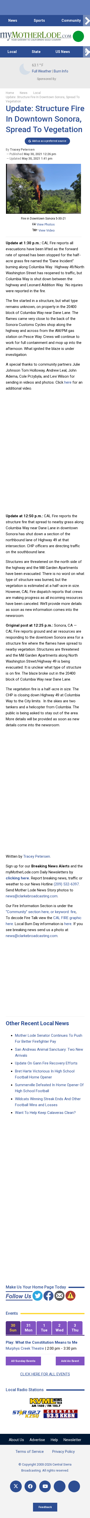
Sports (39, 20)
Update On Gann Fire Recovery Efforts (46, 1063)
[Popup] (78, 36)
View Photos (45, 224)
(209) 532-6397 (66, 884)
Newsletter (72, 1440)
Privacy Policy (63, 1451)
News (12, 20)
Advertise (37, 1440)
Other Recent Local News (37, 1023)
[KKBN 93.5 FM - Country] (60, 1413)
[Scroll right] (86, 20)
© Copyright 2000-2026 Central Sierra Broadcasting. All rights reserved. (45, 1467)
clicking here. (18, 878)
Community (71, 20)
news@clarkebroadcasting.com (32, 896)
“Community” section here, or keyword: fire (41, 912)
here (67, 382)
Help (54, 1440)
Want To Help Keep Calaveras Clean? (45, 1112)
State (36, 52)
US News (63, 52)
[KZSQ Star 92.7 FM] (24, 1413)
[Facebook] (30, 1486)
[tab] (13, 1328)
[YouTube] (45, 1486)
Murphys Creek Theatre (25, 1348)
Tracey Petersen (36, 856)
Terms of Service (30, 1451)
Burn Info (61, 71)
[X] (16, 1486)
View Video (46, 230)
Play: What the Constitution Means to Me (42, 1342)
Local (12, 52)
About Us (16, 1440)
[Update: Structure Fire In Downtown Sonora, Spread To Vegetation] (43, 212)
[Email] (60, 1486)
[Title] (74, 1486)
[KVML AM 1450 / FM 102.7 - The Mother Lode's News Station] (46, 1401)
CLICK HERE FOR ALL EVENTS (45, 1374)
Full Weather (42, 71)
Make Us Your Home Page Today (36, 1287)
